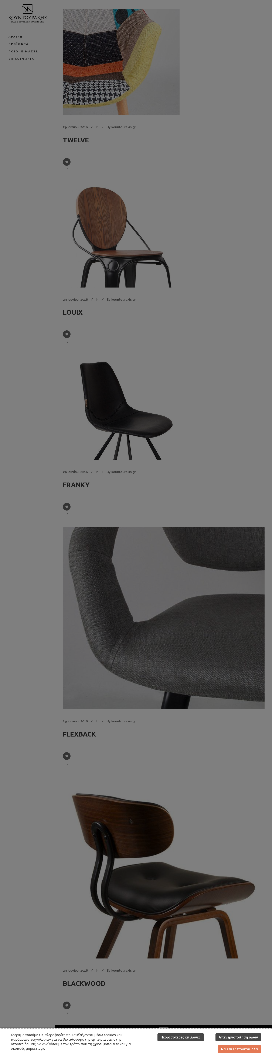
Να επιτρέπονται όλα (239, 1049)
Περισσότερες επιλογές (181, 1037)
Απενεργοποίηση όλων (238, 1037)
